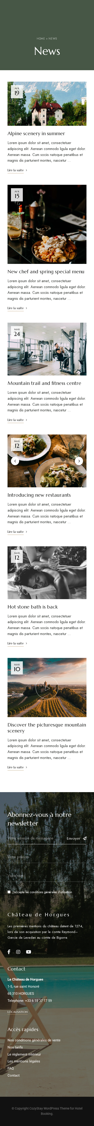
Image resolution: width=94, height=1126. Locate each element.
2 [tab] (47, 481)
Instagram (18, 952)
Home (41, 39)
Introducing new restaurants (39, 495)
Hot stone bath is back (33, 607)
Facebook (9, 952)
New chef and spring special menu (46, 272)
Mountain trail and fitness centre (44, 383)
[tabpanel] (47, 461)
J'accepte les (42, 892)
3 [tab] (51, 481)
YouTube (28, 952)
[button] (18, 1011)
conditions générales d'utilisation (51, 892)
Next (79, 461)
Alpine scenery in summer (36, 134)
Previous (15, 461)
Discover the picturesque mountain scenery (47, 728)
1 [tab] (43, 481)
